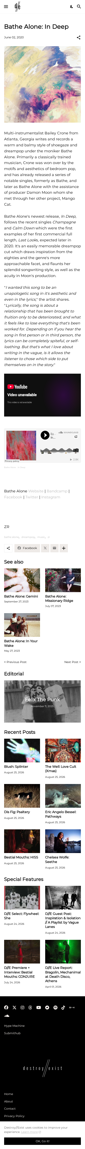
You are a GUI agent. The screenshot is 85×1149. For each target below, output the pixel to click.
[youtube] (38, 1008)
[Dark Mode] (72, 6)
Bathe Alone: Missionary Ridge (59, 598)
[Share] (78, 37)
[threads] (30, 1008)
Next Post (71, 662)
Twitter (31, 497)
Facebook (13, 497)
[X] (45, 548)
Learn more (29, 1132)
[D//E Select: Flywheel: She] (22, 898)
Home (8, 1094)
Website (36, 491)
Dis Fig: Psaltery (17, 812)
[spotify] (55, 1008)
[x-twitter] (14, 1008)
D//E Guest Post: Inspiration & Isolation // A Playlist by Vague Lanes (63, 920)
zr (49, 537)
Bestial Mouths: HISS (21, 857)
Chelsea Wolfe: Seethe (57, 859)
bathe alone (11, 537)
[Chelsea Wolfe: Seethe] (63, 841)
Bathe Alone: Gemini (21, 596)
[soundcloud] (6, 1016)
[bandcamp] (47, 1008)
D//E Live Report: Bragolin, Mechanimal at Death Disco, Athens (63, 974)
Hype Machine (14, 1026)
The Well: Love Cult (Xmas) (60, 769)
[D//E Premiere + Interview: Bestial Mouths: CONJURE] (22, 952)
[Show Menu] (5, 6)
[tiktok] (63, 1008)
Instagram (50, 497)
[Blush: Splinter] (22, 750)
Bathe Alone (10, 467)
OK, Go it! (43, 1141)
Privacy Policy (14, 1116)
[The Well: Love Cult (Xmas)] (63, 750)
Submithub (12, 1033)
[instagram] (22, 1008)
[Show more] (64, 548)
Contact (10, 1108)
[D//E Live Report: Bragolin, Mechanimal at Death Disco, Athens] (63, 952)
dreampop (28, 537)
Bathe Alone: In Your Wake (21, 643)
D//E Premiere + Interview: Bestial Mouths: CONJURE (19, 972)
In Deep (21, 467)
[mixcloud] (71, 1008)
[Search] (79, 6)
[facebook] (6, 1008)
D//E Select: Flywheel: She (21, 916)
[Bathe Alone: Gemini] (22, 580)
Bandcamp (57, 491)
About (8, 1101)
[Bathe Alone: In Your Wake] (22, 625)
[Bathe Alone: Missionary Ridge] (63, 580)
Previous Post (17, 662)
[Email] (54, 548)
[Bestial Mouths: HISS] (22, 841)
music (41, 537)
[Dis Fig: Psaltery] (22, 796)
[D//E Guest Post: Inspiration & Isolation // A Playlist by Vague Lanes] (63, 898)
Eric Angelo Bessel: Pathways (60, 814)
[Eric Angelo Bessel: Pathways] (63, 796)
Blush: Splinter (16, 767)
